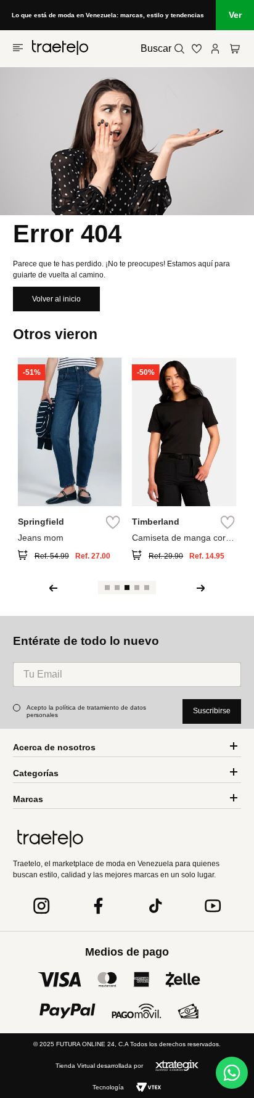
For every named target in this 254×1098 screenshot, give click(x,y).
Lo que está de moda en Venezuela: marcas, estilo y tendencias (108, 15)
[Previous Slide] (53, 588)
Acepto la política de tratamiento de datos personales (87, 711)
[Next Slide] (201, 588)
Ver (235, 15)
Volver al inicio (56, 299)
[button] (26, 556)
